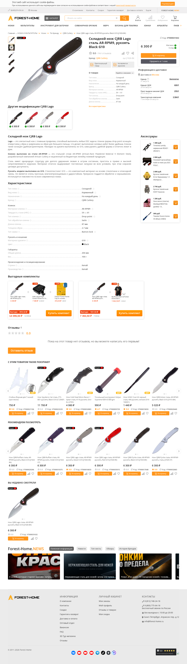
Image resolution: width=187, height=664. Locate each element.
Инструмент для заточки (55, 25)
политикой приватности (126, 5)
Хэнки (147, 25)
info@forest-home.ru (154, 621)
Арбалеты (162, 25)
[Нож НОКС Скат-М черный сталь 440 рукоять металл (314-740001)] (136, 380)
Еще (147, 10)
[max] (114, 653)
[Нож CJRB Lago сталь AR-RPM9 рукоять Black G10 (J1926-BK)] (23, 503)
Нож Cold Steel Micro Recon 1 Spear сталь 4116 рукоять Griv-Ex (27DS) (79, 399)
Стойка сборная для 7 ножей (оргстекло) (21, 398)
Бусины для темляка (126, 25)
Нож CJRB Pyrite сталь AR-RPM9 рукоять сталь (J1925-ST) (165, 458)
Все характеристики (97, 106)
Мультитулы (27, 25)
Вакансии (64, 627)
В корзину (160, 55)
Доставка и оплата (135, 10)
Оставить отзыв (22, 350)
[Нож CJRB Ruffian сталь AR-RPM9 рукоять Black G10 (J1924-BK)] (22, 440)
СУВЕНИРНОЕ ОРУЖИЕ (86, 25)
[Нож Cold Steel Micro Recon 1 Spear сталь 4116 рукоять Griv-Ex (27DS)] (79, 380)
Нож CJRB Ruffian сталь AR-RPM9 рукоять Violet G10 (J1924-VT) (51, 460)
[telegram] (97, 653)
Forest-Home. (26, 548)
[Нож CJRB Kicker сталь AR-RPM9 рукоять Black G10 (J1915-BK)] (165, 380)
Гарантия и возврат (115, 10)
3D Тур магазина (68, 636)
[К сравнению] (28, 413)
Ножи (11, 25)
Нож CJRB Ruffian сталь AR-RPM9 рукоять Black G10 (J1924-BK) (22, 460)
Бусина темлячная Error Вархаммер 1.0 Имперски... (161, 177)
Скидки (101, 10)
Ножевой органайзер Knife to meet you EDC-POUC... (162, 163)
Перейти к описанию (125, 72)
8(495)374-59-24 (17, 10)
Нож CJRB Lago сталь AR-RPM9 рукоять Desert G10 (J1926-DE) (78, 458)
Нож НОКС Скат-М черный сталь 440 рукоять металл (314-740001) (136, 399)
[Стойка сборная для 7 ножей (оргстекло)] (22, 380)
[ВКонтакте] (73, 653)
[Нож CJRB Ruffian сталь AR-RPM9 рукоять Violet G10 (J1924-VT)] (51, 440)
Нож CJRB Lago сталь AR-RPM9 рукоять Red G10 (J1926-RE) (107, 458)
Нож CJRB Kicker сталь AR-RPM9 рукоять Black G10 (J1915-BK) (165, 398)
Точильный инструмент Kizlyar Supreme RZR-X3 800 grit (108, 398)
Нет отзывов (104, 53)
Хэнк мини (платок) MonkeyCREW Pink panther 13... (161, 204)
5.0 (12, 409)
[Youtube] (79, 653)
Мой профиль (105, 605)
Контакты (90, 10)
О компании (77, 10)
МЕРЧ (106, 25)
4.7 (98, 409)
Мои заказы (104, 601)
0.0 (41, 409)
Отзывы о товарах (107, 610)
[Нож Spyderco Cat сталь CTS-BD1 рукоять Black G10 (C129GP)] (51, 380)
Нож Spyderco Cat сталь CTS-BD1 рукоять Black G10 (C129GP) (51, 398)
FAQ (62, 631)
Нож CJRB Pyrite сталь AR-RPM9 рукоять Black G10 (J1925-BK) (136, 458)
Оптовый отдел (67, 623)
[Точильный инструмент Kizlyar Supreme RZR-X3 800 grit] (108, 380)
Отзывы (63, 640)
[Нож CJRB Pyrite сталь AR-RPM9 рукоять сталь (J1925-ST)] (165, 440)
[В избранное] (32, 413)
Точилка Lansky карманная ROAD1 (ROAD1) (160, 148)
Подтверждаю (168, 3)
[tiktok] (103, 653)
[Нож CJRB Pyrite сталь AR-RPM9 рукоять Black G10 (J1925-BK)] (136, 440)
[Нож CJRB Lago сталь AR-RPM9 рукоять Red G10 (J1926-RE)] (108, 440)
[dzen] (108, 653)
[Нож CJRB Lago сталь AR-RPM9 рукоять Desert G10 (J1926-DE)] (79, 440)
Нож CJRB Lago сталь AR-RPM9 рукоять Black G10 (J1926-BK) (20, 523)
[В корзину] (175, 147)
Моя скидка (104, 614)
